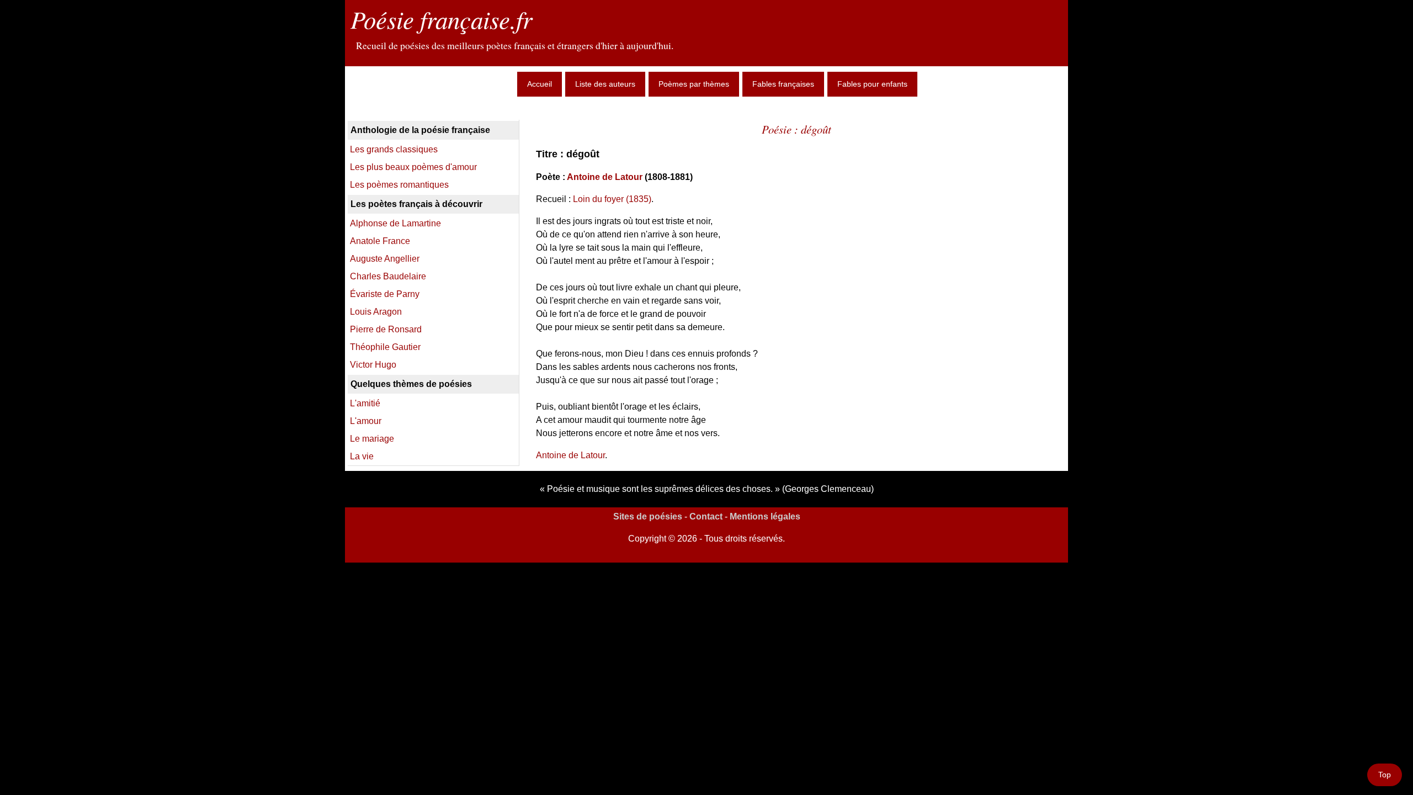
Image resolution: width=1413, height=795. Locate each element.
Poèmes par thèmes (693, 84)
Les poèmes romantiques (399, 184)
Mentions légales (765, 516)
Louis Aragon (376, 311)
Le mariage (372, 438)
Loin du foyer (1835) (612, 199)
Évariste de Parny (384, 294)
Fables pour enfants (872, 84)
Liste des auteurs (605, 84)
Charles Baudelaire (388, 276)
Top (1384, 774)
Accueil (539, 84)
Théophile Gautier (385, 347)
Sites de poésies (647, 516)
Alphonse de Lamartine (395, 223)
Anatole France (380, 241)
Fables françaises (783, 84)
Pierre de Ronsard (386, 329)
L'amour (365, 421)
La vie (362, 456)
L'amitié (365, 403)
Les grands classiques (394, 149)
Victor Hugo (373, 364)
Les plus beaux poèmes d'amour (413, 167)
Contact (706, 516)
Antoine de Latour (604, 177)
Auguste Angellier (384, 258)
